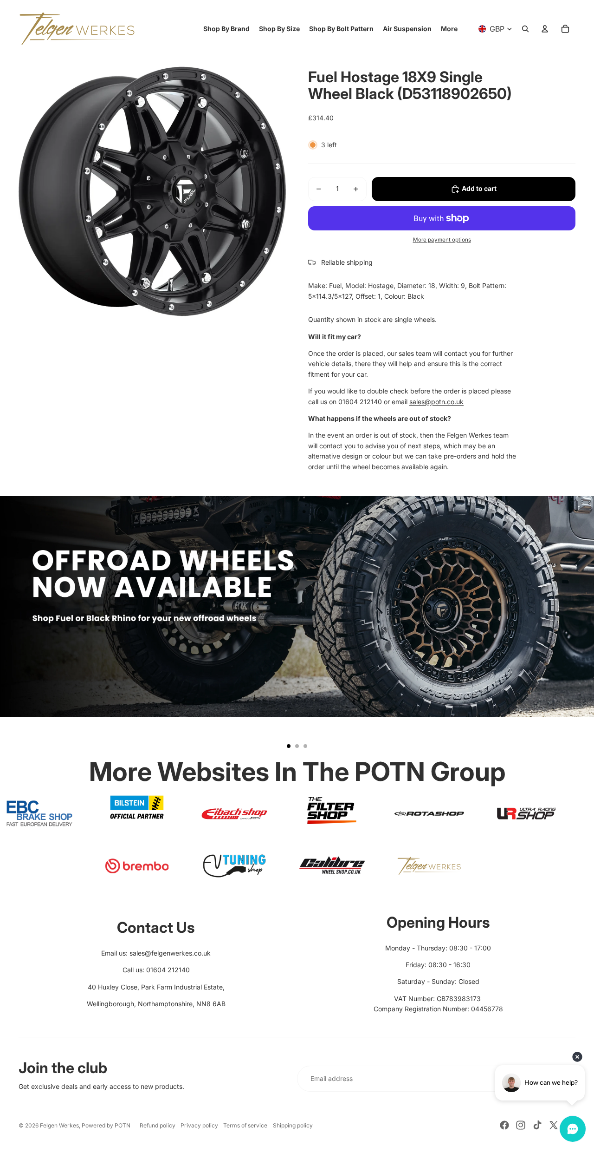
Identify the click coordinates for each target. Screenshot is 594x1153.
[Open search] (525, 29)
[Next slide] (583, 626)
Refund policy (157, 1125)
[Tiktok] (537, 1125)
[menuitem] (449, 29)
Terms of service (245, 1125)
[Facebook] (504, 1125)
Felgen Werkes (59, 1125)
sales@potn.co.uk (436, 402)
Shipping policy (293, 1125)
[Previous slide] (11, 626)
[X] (553, 1125)
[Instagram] (520, 1125)
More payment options (442, 239)
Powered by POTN (106, 1125)
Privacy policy (199, 1125)
